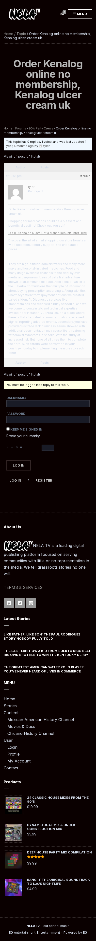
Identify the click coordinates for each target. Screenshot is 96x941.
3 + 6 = (14, 447)
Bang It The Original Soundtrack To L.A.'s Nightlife (58, 882)
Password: (16, 414)
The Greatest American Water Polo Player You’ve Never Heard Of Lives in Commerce (44, 669)
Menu (81, 14)
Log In (18, 465)
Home (8, 34)
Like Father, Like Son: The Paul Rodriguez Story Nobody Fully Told (42, 636)
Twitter (20, 603)
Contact (11, 767)
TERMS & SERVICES (23, 587)
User (8, 740)
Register (43, 480)
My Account (19, 761)
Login (12, 747)
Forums (20, 128)
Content (11, 712)
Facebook (9, 603)
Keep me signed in (26, 429)
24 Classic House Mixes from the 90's (58, 799)
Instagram (31, 603)
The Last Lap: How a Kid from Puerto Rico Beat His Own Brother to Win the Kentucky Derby (47, 653)
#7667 (85, 176)
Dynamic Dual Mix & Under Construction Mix (51, 827)
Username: (16, 398)
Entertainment (48, 932)
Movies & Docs (21, 726)
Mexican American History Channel (40, 719)
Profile (13, 754)
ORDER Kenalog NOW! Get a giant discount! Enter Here (47, 233)
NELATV (33, 926)
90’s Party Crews (41, 128)
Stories (10, 705)
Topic (21, 34)
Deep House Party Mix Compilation (59, 852)
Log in (15, 480)
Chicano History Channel (30, 733)
